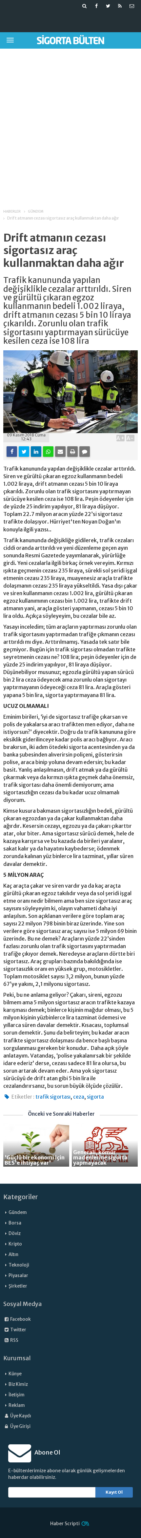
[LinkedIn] (36, 451)
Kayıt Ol (114, 1492)
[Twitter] (24, 451)
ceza (78, 1097)
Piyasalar (18, 1275)
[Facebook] (12, 451)
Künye (15, 1374)
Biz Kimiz (18, 1384)
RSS (14, 1340)
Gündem (18, 1212)
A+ (120, 438)
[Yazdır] (72, 451)
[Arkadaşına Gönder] (60, 451)
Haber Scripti (65, 1523)
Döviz (15, 1233)
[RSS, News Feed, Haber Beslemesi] (120, 6)
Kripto (15, 1244)
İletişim (17, 1395)
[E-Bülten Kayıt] (132, 6)
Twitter (18, 1330)
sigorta (95, 1097)
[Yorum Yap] (84, 451)
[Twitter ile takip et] (108, 6)
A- (130, 438)
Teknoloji (19, 1265)
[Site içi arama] (85, 6)
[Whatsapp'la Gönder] (48, 451)
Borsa (15, 1223)
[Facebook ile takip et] (96, 6)
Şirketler (18, 1286)
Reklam (17, 1405)
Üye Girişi (20, 1426)
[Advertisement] (70, 124)
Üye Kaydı (20, 1416)
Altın (13, 1254)
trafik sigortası (52, 1097)
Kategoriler (20, 1197)
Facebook (20, 1319)
